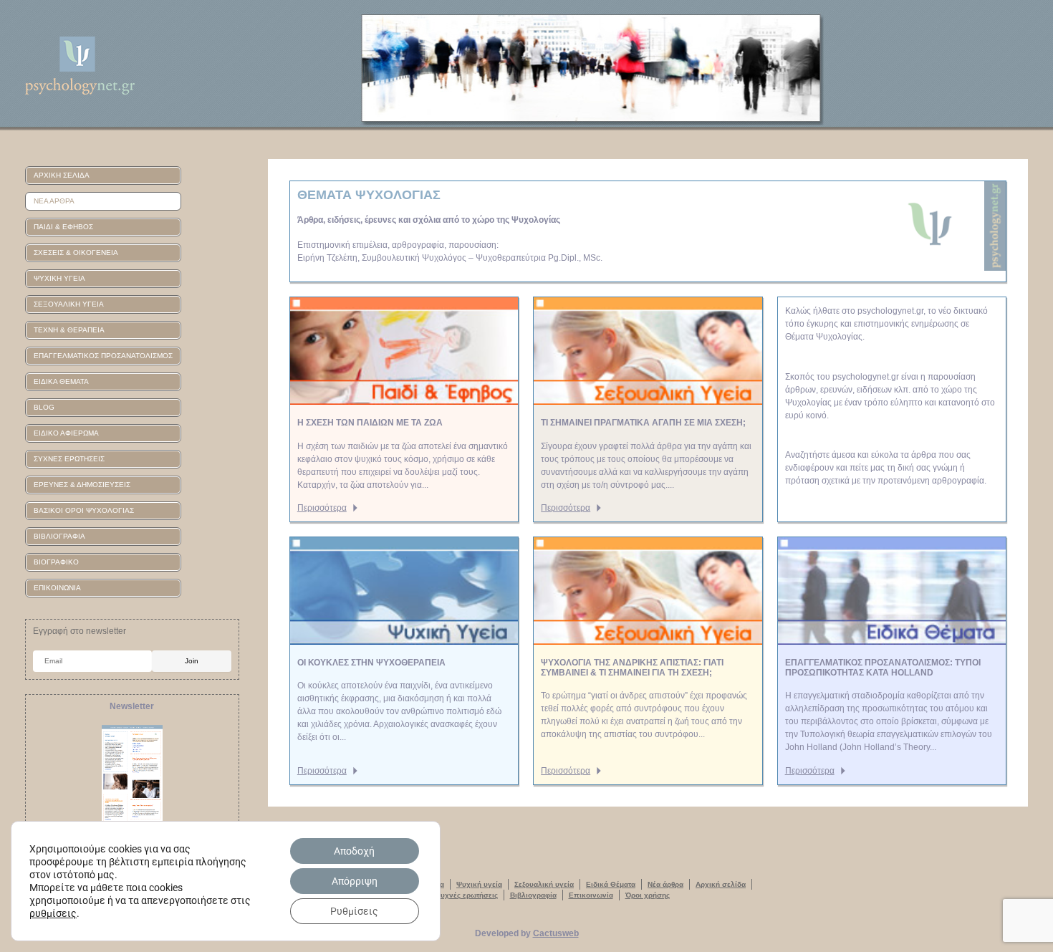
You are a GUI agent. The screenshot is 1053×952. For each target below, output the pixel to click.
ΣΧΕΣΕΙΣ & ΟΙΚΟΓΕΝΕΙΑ (76, 252)
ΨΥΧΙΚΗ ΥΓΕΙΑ (59, 278)
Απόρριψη (355, 881)
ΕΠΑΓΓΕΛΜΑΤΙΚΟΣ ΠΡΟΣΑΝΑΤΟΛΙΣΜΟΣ (103, 356)
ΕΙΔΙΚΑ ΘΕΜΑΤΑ (61, 381)
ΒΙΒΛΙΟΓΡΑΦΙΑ (59, 536)
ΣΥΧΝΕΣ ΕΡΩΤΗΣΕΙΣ (69, 459)
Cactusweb (556, 933)
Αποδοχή (354, 851)
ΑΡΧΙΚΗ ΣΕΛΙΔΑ (62, 175)
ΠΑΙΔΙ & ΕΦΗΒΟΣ (63, 227)
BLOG (44, 407)
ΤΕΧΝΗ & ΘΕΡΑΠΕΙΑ (69, 330)
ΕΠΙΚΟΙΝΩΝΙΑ (57, 588)
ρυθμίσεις (53, 913)
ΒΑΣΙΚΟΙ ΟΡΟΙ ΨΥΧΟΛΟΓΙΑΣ (84, 510)
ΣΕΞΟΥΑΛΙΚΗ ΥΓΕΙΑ (69, 304)
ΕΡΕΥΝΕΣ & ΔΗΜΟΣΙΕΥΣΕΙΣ (82, 485)
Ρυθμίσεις (354, 911)
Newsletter (132, 706)
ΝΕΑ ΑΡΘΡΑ (54, 201)
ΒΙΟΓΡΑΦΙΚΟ (56, 562)
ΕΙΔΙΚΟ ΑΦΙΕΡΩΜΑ (66, 433)
